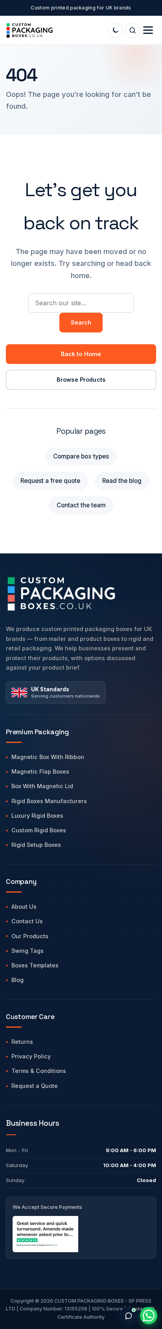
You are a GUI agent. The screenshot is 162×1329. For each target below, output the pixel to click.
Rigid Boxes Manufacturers (49, 801)
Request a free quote (50, 480)
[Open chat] (128, 1315)
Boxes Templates (35, 965)
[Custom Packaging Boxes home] (81, 593)
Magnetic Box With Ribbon (47, 757)
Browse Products (81, 379)
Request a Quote (34, 1085)
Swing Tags (27, 950)
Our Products (29, 936)
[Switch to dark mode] (115, 30)
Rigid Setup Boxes (36, 844)
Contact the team (81, 505)
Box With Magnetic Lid (42, 786)
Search (81, 322)
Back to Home (81, 354)
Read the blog (122, 480)
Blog (17, 979)
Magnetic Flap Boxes (40, 771)
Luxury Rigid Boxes (37, 815)
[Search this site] (132, 30)
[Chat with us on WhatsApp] (148, 1315)
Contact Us (27, 921)
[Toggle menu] (148, 30)
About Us (24, 906)
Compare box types (81, 456)
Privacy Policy (31, 1056)
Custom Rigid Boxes (38, 830)
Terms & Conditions (38, 1070)
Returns (22, 1041)
